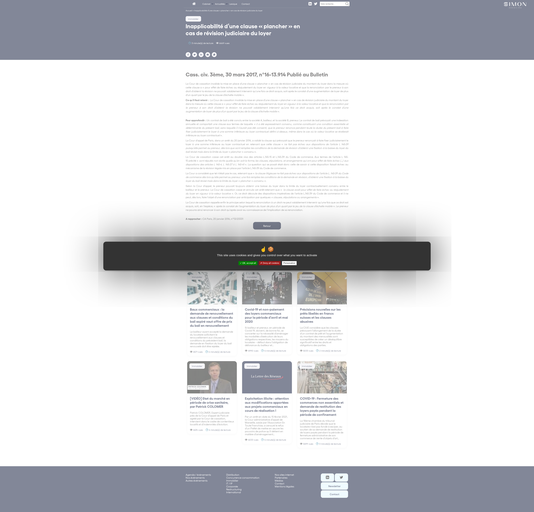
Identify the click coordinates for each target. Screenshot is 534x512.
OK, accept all (249, 263)
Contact (246, 4)
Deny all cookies (270, 263)
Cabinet (206, 4)
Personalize (289, 263)
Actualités (220, 4)
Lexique (233, 4)
